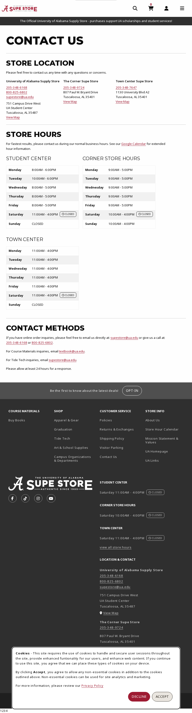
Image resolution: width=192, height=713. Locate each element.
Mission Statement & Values (161, 440)
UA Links (152, 460)
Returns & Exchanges (117, 429)
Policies (106, 420)
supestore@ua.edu (20, 97)
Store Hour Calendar (166, 429)
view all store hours (116, 547)
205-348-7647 (126, 87)
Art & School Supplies (71, 447)
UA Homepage (166, 451)
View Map (13, 117)
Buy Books (16, 420)
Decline (139, 696)
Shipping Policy (112, 438)
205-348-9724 (73, 87)
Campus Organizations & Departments (75, 459)
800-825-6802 (16, 92)
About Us (152, 420)
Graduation (63, 429)
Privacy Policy (92, 685)
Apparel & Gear (66, 420)
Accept (162, 696)
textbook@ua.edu (72, 351)
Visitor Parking (111, 447)
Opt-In (132, 390)
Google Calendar (133, 144)
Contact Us (108, 457)
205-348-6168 (16, 87)
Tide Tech (62, 438)
